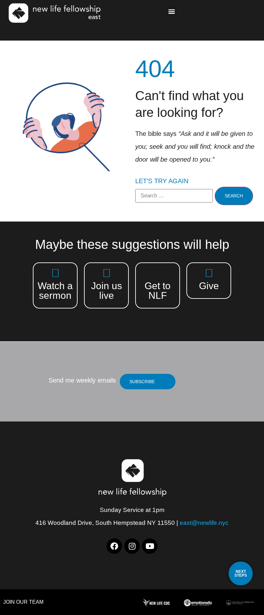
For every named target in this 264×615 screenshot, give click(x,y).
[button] (171, 11)
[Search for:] (174, 196)
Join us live (106, 290)
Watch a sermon (55, 290)
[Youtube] (149, 546)
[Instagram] (132, 546)
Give (209, 285)
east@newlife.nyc (204, 522)
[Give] (208, 273)
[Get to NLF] (157, 273)
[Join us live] (106, 273)
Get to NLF (158, 290)
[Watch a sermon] (55, 273)
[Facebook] (114, 546)
